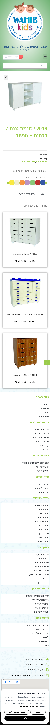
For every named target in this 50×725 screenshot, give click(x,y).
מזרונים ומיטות (42, 607)
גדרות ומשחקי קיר (40, 599)
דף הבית (45, 404)
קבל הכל (25, 718)
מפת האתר (44, 416)
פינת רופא (44, 509)
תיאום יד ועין (43, 470)
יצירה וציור (44, 484)
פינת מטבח (43, 517)
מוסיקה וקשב (42, 533)
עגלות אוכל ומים (41, 611)
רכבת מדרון (43, 582)
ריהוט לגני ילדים (28, 162)
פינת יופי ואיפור (41, 505)
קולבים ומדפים (42, 445)
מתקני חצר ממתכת (40, 570)
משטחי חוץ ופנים (41, 562)
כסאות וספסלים (41, 433)
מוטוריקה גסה (42, 466)
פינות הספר (43, 537)
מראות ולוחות (42, 441)
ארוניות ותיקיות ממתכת (38, 625)
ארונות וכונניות (41, 162)
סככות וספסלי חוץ (40, 633)
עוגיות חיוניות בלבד (17, 712)
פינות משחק (43, 541)
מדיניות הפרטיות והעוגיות (30, 706)
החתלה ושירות (42, 603)
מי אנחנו (45, 408)
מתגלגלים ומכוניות (40, 566)
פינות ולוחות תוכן (41, 488)
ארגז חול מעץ (42, 554)
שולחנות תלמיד (41, 629)
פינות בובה (43, 529)
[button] (45, 56)
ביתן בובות (43, 558)
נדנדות (45, 578)
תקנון (46, 412)
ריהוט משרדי (43, 641)
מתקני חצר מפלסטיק (39, 574)
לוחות (46, 637)
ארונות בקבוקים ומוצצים (37, 595)
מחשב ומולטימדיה (40, 437)
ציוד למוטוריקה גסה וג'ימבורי (35, 462)
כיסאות (45, 645)
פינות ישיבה (43, 513)
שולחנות (45, 449)
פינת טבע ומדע (42, 521)
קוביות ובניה (43, 492)
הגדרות (38, 712)
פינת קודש (44, 525)
